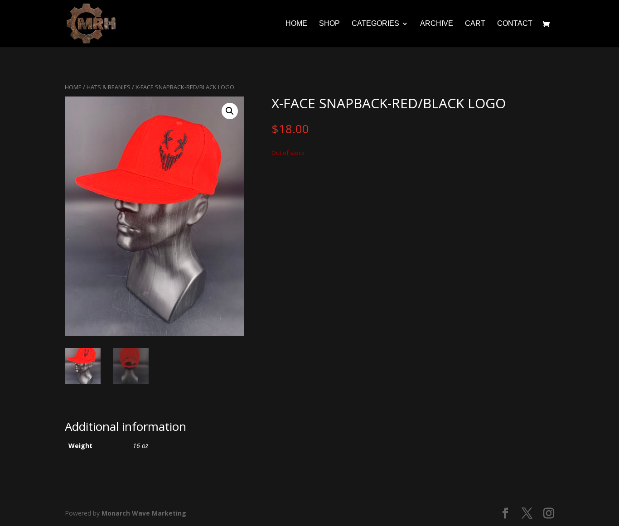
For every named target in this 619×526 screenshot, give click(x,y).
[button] (230, 111)
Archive (436, 23)
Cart (475, 23)
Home (296, 23)
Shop (329, 23)
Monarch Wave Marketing (144, 513)
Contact (514, 23)
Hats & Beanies (109, 87)
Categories (375, 23)
